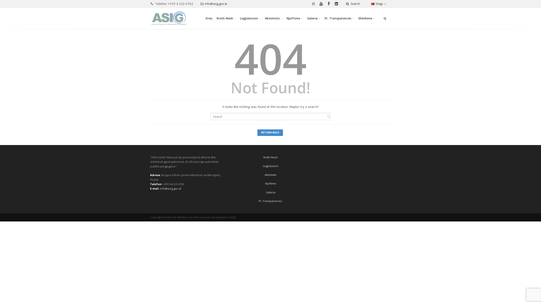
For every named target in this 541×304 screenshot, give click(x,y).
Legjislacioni (249, 18)
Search (355, 4)
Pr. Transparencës (338, 18)
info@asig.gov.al (216, 4)
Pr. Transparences (270, 201)
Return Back (270, 132)
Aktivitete (272, 18)
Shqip (379, 4)
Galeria (312, 18)
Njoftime (293, 18)
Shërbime (365, 18)
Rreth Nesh (225, 18)
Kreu (209, 18)
